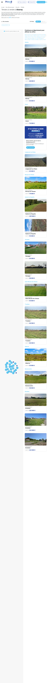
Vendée (37, 39)
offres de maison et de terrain (7, 14)
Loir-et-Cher (31, 37)
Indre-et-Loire (40, 35)
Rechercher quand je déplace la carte (12, 31)
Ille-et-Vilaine (33, 35)
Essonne (39, 34)
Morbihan (41, 38)
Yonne (44, 39)
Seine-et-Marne (31, 39)
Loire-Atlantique (38, 37)
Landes (26, 37)
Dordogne (35, 34)
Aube (26, 34)
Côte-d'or (30, 34)
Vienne (41, 39)
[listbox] (5, 21)
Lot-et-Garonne (28, 38)
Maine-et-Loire (35, 38)
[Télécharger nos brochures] (46, 2)
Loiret (43, 37)
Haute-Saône (27, 35)
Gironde (43, 34)
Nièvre (26, 39)
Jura (44, 35)
